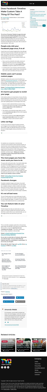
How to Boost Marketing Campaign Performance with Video (20, 267)
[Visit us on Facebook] (2, 367)
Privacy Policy (38, 365)
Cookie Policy (13, 389)
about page (6, 278)
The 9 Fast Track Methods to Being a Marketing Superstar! (6, 260)
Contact (36, 361)
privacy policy (7, 389)
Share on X (20, 297)
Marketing (7, 291)
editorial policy (22, 277)
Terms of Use (37, 363)
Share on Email (21, 301)
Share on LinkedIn (9, 301)
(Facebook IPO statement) (11, 80)
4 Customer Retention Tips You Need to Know (20, 260)
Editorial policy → (14, 288)
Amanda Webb (5, 17)
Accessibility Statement (40, 367)
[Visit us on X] (5, 367)
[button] (30, 3)
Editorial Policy (38, 372)
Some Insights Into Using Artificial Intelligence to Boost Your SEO (6, 267)
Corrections (37, 374)
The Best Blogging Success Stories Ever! (20, 254)
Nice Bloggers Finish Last (6, 254)
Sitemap (36, 370)
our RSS (20, 244)
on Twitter (14, 245)
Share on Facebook (9, 297)
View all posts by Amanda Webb (12, 324)
